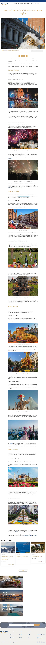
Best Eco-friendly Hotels (37, 556)
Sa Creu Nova (10, 187)
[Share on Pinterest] (26, 56)
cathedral (10, 158)
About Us (11, 632)
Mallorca (9, 124)
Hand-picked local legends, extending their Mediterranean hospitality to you (8, 609)
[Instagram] (39, 642)
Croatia (28, 82)
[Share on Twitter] (22, 56)
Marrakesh (20, 634)
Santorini (20, 635)
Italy (28, 637)
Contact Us (11, 634)
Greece (29, 632)
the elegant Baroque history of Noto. (30, 535)
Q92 (16, 531)
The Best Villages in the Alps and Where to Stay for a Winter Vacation (7, 558)
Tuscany (20, 632)
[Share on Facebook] (19, 56)
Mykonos (20, 637)
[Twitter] (37, 642)
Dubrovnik (10, 82)
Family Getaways (40, 635)
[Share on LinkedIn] (24, 56)
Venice (11, 443)
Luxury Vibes (39, 632)
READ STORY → (11, 564)
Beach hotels (39, 637)
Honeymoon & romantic (41, 634)
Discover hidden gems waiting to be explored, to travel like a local (8, 581)
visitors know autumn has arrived (23, 196)
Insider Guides (6, 578)
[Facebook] (41, 642)
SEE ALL (23, 570)
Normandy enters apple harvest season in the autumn (17, 243)
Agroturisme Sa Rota (17, 187)
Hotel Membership (12, 635)
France (29, 634)
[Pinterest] (43, 642)
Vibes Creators (7, 606)
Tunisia (29, 635)
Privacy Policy (12, 637)
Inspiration (3, 554)
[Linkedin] (45, 642)
